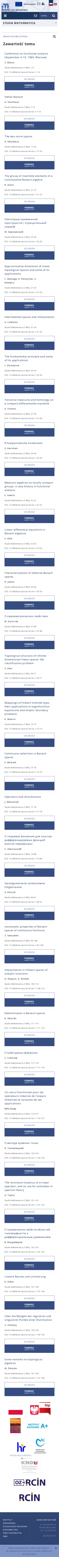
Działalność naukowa (15, 1526)
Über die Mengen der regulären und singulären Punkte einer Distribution (28, 1318)
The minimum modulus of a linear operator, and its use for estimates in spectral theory (29, 1186)
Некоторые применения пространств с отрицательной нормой (25, 222)
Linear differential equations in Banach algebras (25, 531)
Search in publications (15, 36)
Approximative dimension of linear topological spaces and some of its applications (27, 269)
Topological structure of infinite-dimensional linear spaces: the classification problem (26, 659)
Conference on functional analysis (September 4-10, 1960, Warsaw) (26, 55)
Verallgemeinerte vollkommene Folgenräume (25, 885)
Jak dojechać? (49, 1535)
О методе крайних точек (21, 1143)
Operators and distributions (23, 796)
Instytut (7, 1520)
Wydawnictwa (10, 1529)
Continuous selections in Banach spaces (25, 755)
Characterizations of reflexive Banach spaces (29, 574)
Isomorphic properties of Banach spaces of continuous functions (26, 928)
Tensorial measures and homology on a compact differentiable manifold (29, 401)
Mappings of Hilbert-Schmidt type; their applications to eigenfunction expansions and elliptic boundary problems (27, 708)
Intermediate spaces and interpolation (29, 317)
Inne (5, 1536)
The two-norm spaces (18, 136)
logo (5, 6)
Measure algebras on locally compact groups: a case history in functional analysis (29, 486)
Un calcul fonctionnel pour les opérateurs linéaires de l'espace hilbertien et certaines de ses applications (25, 1097)
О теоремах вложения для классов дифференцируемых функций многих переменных (28, 840)
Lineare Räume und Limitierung (25, 1276)
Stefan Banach (14, 96)
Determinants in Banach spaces (25, 1013)
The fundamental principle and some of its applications (29, 358)
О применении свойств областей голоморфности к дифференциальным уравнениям (28, 1233)
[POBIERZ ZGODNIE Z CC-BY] (29, 86)
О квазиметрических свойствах (26, 616)
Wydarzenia (9, 1523)
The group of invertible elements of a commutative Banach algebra (29, 177)
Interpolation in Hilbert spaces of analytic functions (26, 971)
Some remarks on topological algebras (24, 1361)
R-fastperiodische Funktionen (24, 443)
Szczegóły (29, 79)
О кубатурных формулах (21, 1052)
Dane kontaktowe (46, 1520)
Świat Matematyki (12, 1533)
